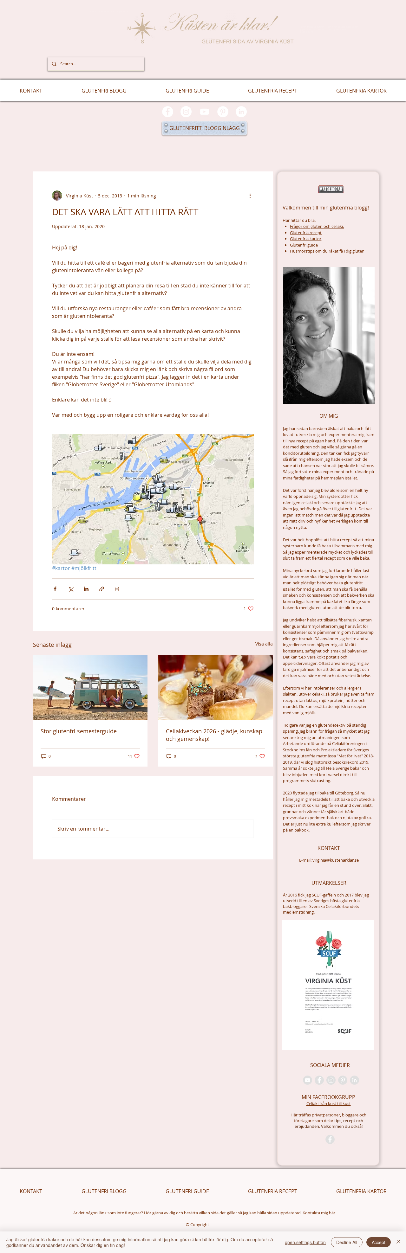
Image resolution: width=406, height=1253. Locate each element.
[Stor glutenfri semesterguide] (90, 687)
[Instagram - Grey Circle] (331, 1080)
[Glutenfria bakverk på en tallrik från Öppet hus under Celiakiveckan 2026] (215, 687)
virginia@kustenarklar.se (335, 860)
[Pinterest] (222, 111)
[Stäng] (398, 1242)
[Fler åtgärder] (250, 195)
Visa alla (264, 644)
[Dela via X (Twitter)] (71, 589)
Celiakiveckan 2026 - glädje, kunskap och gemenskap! (214, 734)
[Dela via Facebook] (55, 589)
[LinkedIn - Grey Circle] (354, 1080)
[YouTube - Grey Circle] (307, 1080)
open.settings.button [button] (305, 1242)
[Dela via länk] (102, 589)
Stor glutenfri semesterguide (79, 731)
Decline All (346, 1242)
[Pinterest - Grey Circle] (342, 1080)
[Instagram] (186, 111)
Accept (378, 1242)
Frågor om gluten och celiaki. (317, 226)
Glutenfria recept (306, 232)
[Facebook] (167, 111)
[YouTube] (204, 111)
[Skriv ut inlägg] (117, 589)
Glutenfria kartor (305, 238)
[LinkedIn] (241, 111)
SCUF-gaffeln (324, 895)
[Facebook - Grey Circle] (319, 1080)
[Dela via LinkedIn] (86, 589)
